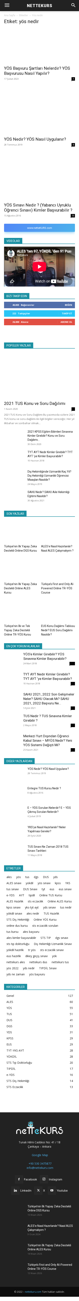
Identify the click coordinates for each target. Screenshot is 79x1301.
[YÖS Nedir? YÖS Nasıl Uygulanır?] (39, 110)
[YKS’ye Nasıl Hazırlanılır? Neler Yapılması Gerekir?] (14, 832)
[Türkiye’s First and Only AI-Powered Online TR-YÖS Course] (58, 569)
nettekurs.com (33, 1292)
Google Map (39, 1155)
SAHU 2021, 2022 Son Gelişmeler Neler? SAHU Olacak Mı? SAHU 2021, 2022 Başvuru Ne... (48, 698)
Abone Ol (66, 321)
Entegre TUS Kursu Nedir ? (44, 788)
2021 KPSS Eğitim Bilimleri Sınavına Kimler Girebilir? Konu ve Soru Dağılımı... (50, 435)
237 (72, 663)
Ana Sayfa (9, 15)
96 (73, 683)
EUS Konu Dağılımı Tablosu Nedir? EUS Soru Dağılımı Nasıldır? (58, 630)
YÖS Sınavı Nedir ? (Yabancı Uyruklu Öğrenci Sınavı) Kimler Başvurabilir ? (38, 208)
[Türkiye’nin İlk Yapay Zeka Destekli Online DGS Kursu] (21, 531)
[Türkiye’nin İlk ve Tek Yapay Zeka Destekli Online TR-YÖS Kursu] (21, 611)
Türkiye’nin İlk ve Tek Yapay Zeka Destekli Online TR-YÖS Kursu (17, 630)
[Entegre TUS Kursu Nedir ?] (14, 793)
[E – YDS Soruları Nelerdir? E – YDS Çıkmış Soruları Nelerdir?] (14, 812)
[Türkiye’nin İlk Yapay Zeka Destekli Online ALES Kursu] (21, 569)
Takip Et (67, 313)
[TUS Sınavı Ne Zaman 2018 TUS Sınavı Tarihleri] (14, 851)
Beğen (68, 304)
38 (73, 725)
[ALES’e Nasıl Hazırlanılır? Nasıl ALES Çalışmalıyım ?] (58, 531)
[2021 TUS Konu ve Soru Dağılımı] (39, 374)
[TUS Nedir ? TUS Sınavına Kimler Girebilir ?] (12, 722)
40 (73, 708)
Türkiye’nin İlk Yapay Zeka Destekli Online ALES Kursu (20, 588)
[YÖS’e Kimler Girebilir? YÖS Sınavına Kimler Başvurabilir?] (12, 660)
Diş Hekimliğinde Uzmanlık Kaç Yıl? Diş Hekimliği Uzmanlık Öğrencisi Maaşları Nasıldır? (49, 475)
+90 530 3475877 (39, 1163)
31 (73, 749)
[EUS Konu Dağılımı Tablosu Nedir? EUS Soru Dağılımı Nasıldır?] (58, 611)
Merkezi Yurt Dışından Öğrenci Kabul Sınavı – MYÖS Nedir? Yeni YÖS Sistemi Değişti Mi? (47, 740)
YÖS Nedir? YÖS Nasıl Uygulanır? (35, 139)
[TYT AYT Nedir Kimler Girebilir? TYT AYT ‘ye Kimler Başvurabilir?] (14, 457)
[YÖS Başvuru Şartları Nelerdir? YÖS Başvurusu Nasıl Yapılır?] (39, 46)
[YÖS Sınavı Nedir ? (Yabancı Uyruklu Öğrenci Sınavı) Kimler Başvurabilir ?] (39, 176)
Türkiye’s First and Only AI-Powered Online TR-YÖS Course (57, 588)
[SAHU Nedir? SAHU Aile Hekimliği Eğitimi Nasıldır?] (14, 497)
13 (73, 215)
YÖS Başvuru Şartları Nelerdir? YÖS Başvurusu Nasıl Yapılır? (37, 71)
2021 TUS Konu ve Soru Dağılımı (34, 403)
